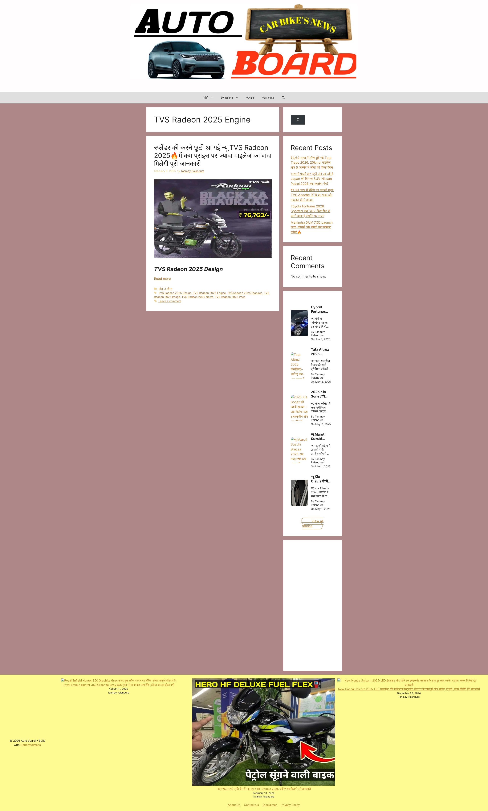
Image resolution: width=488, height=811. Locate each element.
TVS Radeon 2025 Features (244, 292)
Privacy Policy (290, 805)
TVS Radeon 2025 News (197, 296)
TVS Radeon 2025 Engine (209, 292)
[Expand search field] (298, 120)
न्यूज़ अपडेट (268, 97)
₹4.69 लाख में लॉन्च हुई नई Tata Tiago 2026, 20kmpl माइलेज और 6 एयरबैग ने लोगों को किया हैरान (312, 162)
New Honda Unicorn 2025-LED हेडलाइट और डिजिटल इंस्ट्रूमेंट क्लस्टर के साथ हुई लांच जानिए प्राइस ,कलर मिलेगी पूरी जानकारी (409, 689)
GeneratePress (30, 745)
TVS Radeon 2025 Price (230, 296)
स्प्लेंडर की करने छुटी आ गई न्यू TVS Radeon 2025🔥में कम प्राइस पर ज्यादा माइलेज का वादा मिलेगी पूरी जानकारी (212, 155)
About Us (234, 805)
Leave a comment (169, 301)
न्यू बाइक (250, 97)
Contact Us (251, 805)
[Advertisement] (319, 605)
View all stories (312, 523)
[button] (283, 97)
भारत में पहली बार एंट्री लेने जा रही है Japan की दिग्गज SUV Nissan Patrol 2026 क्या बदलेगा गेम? (312, 179)
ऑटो (205, 97)
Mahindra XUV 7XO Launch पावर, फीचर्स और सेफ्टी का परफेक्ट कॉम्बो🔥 (312, 227)
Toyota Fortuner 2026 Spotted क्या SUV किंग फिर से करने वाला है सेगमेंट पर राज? (310, 211)
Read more (162, 279)
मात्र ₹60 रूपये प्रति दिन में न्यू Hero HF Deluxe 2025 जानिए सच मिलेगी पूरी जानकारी (264, 789)
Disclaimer (270, 805)
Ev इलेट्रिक (227, 97)
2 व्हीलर (168, 288)
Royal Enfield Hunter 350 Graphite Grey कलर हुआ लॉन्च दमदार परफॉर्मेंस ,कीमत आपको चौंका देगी (118, 685)
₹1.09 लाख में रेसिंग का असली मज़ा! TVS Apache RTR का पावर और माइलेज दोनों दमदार (312, 195)
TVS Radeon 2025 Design (174, 292)
